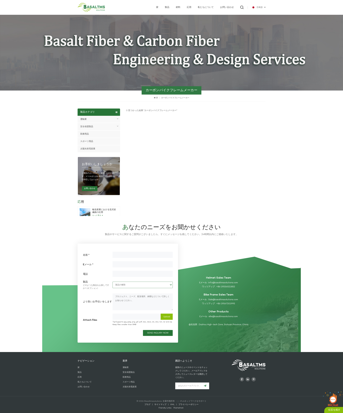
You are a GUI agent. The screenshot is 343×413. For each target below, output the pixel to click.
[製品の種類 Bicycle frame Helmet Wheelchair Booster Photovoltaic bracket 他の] (143, 285)
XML (172, 404)
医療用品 (84, 134)
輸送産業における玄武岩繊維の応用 (104, 211)
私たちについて (206, 7)
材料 (178, 7)
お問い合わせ (227, 7)
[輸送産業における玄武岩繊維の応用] (85, 212)
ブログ (147, 404)
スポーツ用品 (86, 141)
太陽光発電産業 (87, 148)
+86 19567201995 (225, 303)
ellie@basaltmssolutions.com (223, 316)
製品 (167, 7)
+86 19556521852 (225, 286)
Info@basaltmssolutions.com (223, 282)
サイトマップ (160, 404)
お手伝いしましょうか (97, 164)
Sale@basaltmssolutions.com (223, 299)
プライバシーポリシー (188, 404)
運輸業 (83, 119)
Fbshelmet (178, 408)
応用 (189, 7)
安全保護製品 (86, 126)
